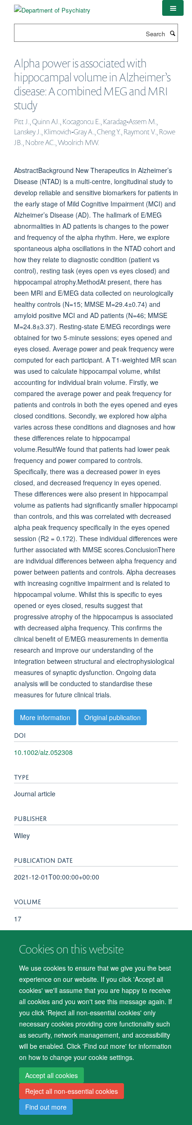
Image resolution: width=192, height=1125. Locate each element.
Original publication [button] (112, 717)
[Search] (172, 33)
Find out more (46, 1107)
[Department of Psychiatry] (52, 6)
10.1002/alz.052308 (43, 752)
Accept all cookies (51, 1075)
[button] (173, 8)
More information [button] (45, 717)
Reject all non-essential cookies (71, 1091)
